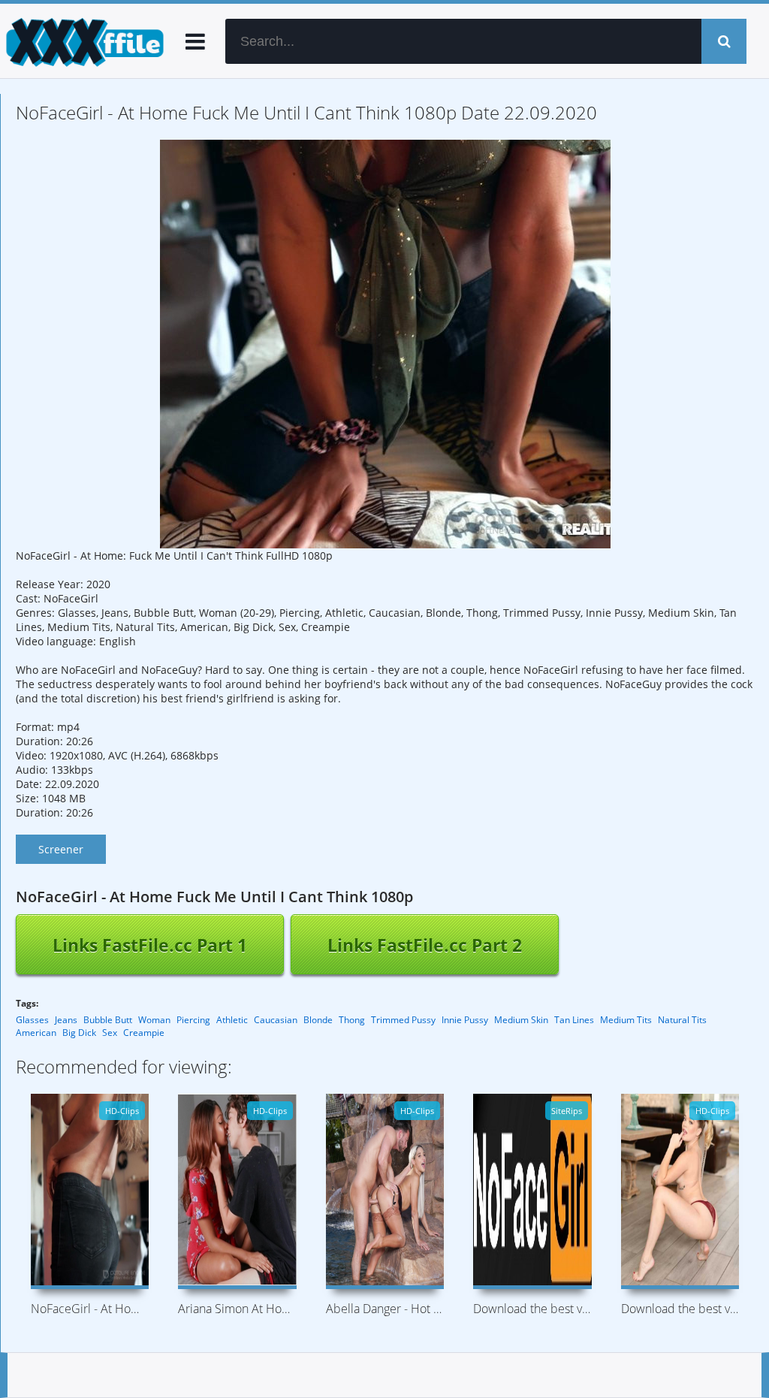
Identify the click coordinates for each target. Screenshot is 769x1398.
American (36, 1032)
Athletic (232, 1019)
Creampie (143, 1032)
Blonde (318, 1019)
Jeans (66, 1019)
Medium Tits (626, 1019)
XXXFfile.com (82, 41)
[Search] (723, 41)
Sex (109, 1032)
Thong (352, 1019)
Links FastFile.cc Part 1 (150, 945)
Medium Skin (521, 1019)
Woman (154, 1019)
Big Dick (79, 1032)
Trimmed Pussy (403, 1019)
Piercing (193, 1019)
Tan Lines (574, 1019)
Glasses (32, 1019)
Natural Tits (682, 1019)
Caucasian (275, 1019)
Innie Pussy (465, 1019)
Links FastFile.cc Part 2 (424, 945)
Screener (60, 849)
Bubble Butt (107, 1019)
